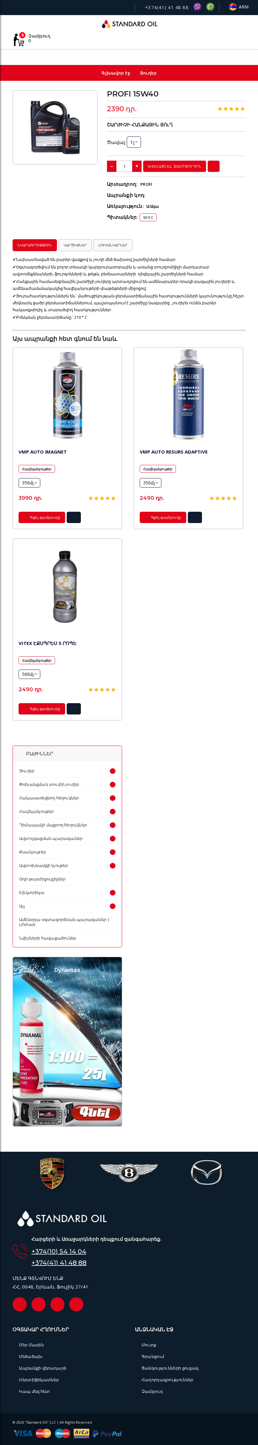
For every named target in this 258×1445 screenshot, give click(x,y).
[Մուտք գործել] (228, 57)
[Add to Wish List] (88, 99)
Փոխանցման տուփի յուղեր (49, 784)
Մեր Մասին (31, 1345)
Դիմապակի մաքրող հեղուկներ (53, 825)
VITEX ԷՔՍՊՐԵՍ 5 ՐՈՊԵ (47, 643)
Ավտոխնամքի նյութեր (43, 865)
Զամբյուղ (152, 1391)
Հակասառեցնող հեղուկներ (49, 798)
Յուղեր (26, 771)
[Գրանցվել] (242, 58)
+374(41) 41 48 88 (165, 7)
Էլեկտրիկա (31, 892)
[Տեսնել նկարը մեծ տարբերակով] (55, 127)
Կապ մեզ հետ (34, 1391)
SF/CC (148, 217)
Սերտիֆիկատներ (39, 1379)
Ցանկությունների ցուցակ (170, 1368)
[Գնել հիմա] (214, 166)
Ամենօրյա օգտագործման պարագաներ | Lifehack (64, 922)
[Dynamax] (67, 1125)
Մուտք (149, 1345)
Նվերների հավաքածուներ (47, 938)
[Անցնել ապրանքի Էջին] (67, 395)
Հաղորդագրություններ (167, 1379)
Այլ (22, 906)
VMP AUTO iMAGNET (43, 452)
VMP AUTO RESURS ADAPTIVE (174, 452)
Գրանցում (153, 1356)
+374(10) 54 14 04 (58, 1251)
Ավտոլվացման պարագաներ (50, 838)
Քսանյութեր (32, 852)
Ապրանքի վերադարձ (42, 1368)
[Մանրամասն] (74, 519)
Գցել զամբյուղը (44, 517)
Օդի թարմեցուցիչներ (42, 879)
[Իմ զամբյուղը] (215, 57)
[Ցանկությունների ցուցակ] (201, 57)
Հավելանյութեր (37, 468)
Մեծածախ (30, 1356)
